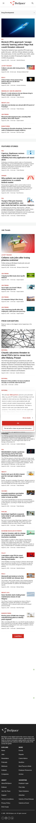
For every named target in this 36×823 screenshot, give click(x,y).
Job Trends (5, 114)
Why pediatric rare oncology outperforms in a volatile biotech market (12, 180)
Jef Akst (16, 384)
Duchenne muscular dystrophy (11, 531)
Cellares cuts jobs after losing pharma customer (15, 258)
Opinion (3, 175)
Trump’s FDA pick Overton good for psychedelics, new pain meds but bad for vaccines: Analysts (17, 203)
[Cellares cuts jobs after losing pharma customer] (31, 67)
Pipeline (4, 511)
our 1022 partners (13, 394)
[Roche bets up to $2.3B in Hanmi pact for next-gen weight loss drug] (31, 473)
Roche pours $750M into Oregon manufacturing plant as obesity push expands (12, 617)
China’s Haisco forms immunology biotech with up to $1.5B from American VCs (12, 81)
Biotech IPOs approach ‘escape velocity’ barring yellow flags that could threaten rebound (17, 44)
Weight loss (5, 102)
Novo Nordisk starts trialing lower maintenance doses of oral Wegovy (13, 597)
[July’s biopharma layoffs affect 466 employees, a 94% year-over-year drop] (31, 309)
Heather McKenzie (21, 215)
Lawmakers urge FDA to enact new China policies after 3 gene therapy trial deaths (12, 557)
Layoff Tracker (6, 66)
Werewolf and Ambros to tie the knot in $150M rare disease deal (12, 577)
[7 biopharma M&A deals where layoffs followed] (31, 275)
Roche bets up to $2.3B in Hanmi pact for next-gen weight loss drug (13, 476)
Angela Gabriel (20, 120)
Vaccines (4, 491)
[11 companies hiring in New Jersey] (31, 299)
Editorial (4, 350)
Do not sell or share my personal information (18, 428)
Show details (27, 418)
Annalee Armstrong (21, 85)
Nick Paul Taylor (20, 132)
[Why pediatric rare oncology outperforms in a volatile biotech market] (31, 177)
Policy (3, 553)
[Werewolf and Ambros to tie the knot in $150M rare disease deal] (31, 575)
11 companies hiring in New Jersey (12, 299)
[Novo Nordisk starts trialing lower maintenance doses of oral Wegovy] (31, 594)
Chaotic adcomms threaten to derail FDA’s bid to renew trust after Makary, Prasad (15, 355)
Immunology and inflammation (11, 91)
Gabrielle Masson (21, 60)
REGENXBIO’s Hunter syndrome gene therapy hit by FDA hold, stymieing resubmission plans (12, 454)
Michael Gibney (20, 587)
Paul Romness (20, 193)
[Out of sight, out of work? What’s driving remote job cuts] (31, 287)
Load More (18, 636)
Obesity (3, 472)
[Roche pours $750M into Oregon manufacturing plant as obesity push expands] (31, 615)
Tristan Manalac (20, 97)
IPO (2, 39)
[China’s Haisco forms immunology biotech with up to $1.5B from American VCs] (31, 79)
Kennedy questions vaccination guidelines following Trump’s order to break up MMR (12, 495)
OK (18, 423)
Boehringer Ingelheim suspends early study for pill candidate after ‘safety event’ (13, 516)
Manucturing (5, 126)
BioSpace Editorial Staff (22, 72)
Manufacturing (6, 613)
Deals (3, 77)
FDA (2, 151)
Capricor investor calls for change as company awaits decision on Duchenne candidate (13, 535)
